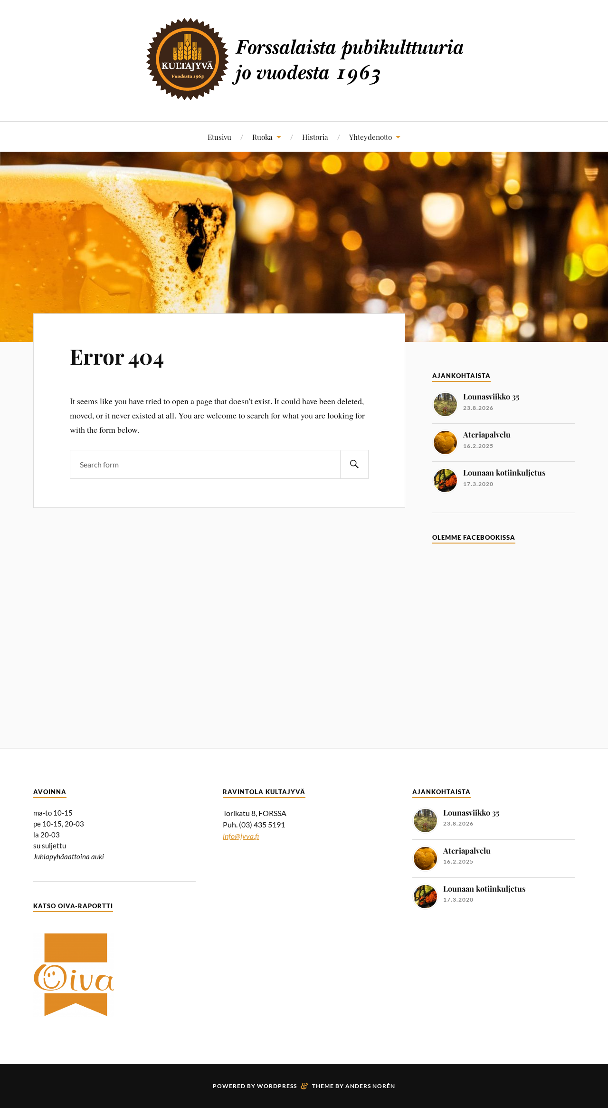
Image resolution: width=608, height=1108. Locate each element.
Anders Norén (370, 1085)
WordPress (277, 1085)
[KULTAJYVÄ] (304, 92)
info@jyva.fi (241, 835)
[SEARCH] (354, 464)
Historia (315, 137)
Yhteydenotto (370, 137)
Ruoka (262, 137)
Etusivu (219, 137)
